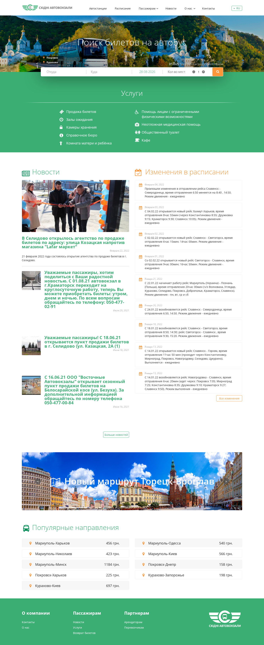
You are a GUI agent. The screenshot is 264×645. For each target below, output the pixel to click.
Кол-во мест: (177, 72)
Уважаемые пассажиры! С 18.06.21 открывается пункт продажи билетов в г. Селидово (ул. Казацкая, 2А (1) (86, 341)
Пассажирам (147, 8)
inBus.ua (218, 64)
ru (238, 8)
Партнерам (136, 613)
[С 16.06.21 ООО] (31, 385)
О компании (36, 613)
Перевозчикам (134, 627)
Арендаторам (133, 622)
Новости (170, 8)
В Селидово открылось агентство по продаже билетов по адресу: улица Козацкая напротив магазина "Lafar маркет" (73, 242)
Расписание (123, 8)
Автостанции (98, 8)
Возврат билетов (84, 633)
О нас (188, 8)
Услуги (77, 627)
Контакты (208, 8)
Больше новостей (116, 435)
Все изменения (229, 398)
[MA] (47, 7)
